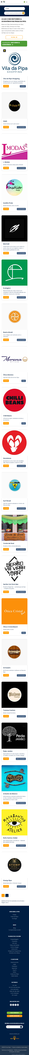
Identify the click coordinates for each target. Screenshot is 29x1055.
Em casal (14, 995)
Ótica (23, 381)
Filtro (13, 37)
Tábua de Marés (14, 945)
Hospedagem (14, 939)
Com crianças (15, 993)
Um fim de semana (14, 987)
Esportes (14, 968)
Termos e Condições (7, 1050)
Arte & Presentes (21, 549)
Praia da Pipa (14, 916)
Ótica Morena (8, 375)
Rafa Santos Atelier (10, 838)
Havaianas (7, 458)
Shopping (23, 86)
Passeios (14, 966)
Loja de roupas (21, 127)
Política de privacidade (20, 1050)
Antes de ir (14, 949)
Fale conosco (14, 1013)
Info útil (14, 943)
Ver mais (6, 86)
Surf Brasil (7, 501)
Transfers (14, 941)
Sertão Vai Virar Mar (10, 584)
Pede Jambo (7, 751)
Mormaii (6, 244)
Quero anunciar (14, 1016)
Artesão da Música (10, 794)
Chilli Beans (7, 416)
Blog (14, 928)
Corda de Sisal (8, 543)
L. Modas (6, 162)
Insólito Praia (8, 203)
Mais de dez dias (14, 991)
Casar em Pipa (14, 974)
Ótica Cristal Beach (10, 627)
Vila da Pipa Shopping (11, 79)
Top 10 (14, 970)
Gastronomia (14, 962)
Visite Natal (14, 976)
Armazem (6, 668)
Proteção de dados (14, 1052)
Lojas (14, 964)
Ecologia (14, 918)
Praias (14, 914)
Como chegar (15, 947)
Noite (14, 972)
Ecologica (6, 288)
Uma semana (14, 989)
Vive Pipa (8, 1047)
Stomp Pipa (7, 880)
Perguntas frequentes (14, 951)
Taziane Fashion (9, 710)
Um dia (15, 985)
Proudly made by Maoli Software (18, 1054)
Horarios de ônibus (14, 953)
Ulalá (5, 121)
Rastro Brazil (8, 332)
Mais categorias (21, 759)
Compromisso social (14, 930)
